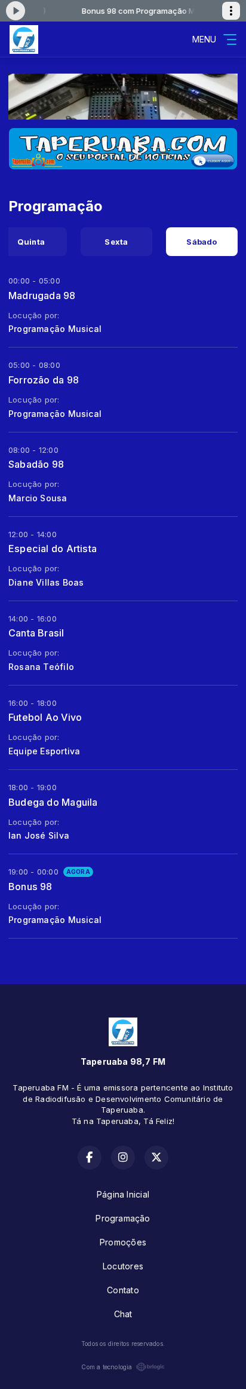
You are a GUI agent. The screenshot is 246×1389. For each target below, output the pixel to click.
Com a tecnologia (106, 1366)
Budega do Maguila (53, 802)
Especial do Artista (52, 549)
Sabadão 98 (36, 464)
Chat (123, 1314)
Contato (123, 1290)
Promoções (123, 1242)
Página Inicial (123, 1194)
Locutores (123, 1266)
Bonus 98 (30, 887)
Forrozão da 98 (43, 380)
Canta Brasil (36, 633)
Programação (123, 1218)
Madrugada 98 (42, 295)
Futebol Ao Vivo (45, 717)
